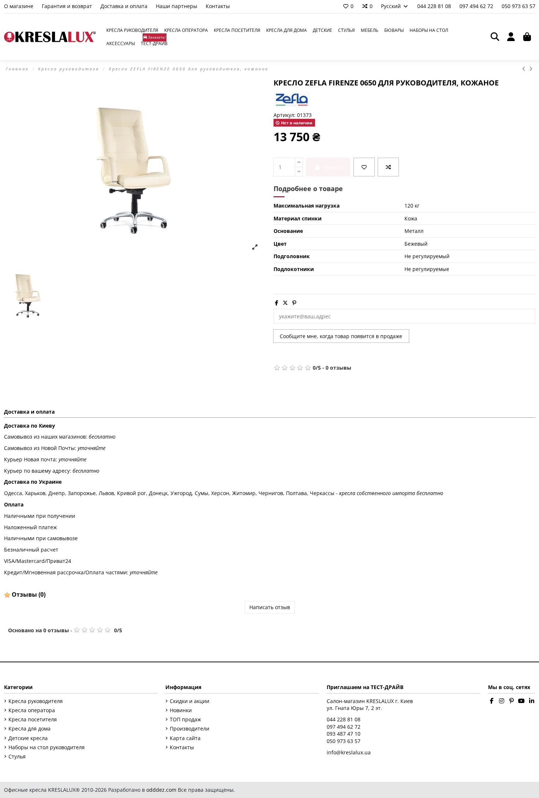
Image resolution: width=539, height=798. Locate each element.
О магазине (19, 6)
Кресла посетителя (32, 719)
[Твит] (285, 302)
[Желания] (364, 167)
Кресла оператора (31, 710)
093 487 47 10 (343, 733)
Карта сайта (185, 738)
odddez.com (161, 789)
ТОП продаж (185, 719)
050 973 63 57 (518, 6)
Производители (189, 728)
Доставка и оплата (124, 6)
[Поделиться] (276, 302)
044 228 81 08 (434, 6)
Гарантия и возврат (68, 6)
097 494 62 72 (477, 6)
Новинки (181, 710)
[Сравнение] (388, 167)
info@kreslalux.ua (349, 752)
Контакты (218, 6)
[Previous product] (525, 68)
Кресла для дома (29, 728)
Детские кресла (28, 738)
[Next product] (531, 68)
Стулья (17, 756)
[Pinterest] (294, 302)
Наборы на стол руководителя (46, 747)
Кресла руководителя (35, 701)
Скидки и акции (189, 701)
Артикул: (285, 114)
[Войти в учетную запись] (511, 37)
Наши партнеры (177, 6)
